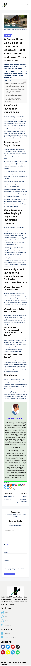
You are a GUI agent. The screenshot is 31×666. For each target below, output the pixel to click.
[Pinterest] (16, 485)
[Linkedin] (13, 485)
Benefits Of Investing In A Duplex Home (14, 83)
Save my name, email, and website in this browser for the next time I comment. (14, 569)
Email (6, 552)
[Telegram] (8, 487)
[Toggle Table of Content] (23, 81)
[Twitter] (5, 487)
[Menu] (28, 4)
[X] (8, 485)
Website (6, 560)
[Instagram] (24, 485)
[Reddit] (10, 485)
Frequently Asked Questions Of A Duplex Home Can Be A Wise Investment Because (15, 91)
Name (6, 544)
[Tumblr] (21, 485)
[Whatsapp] (19, 485)
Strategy (7, 35)
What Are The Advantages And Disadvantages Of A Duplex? (14, 97)
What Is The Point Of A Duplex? (14, 99)
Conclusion (8, 101)
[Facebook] (5, 485)
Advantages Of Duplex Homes (13, 85)
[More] (10, 487)
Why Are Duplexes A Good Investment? (16, 94)
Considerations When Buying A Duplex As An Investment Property (15, 87)
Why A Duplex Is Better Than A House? (16, 95)
